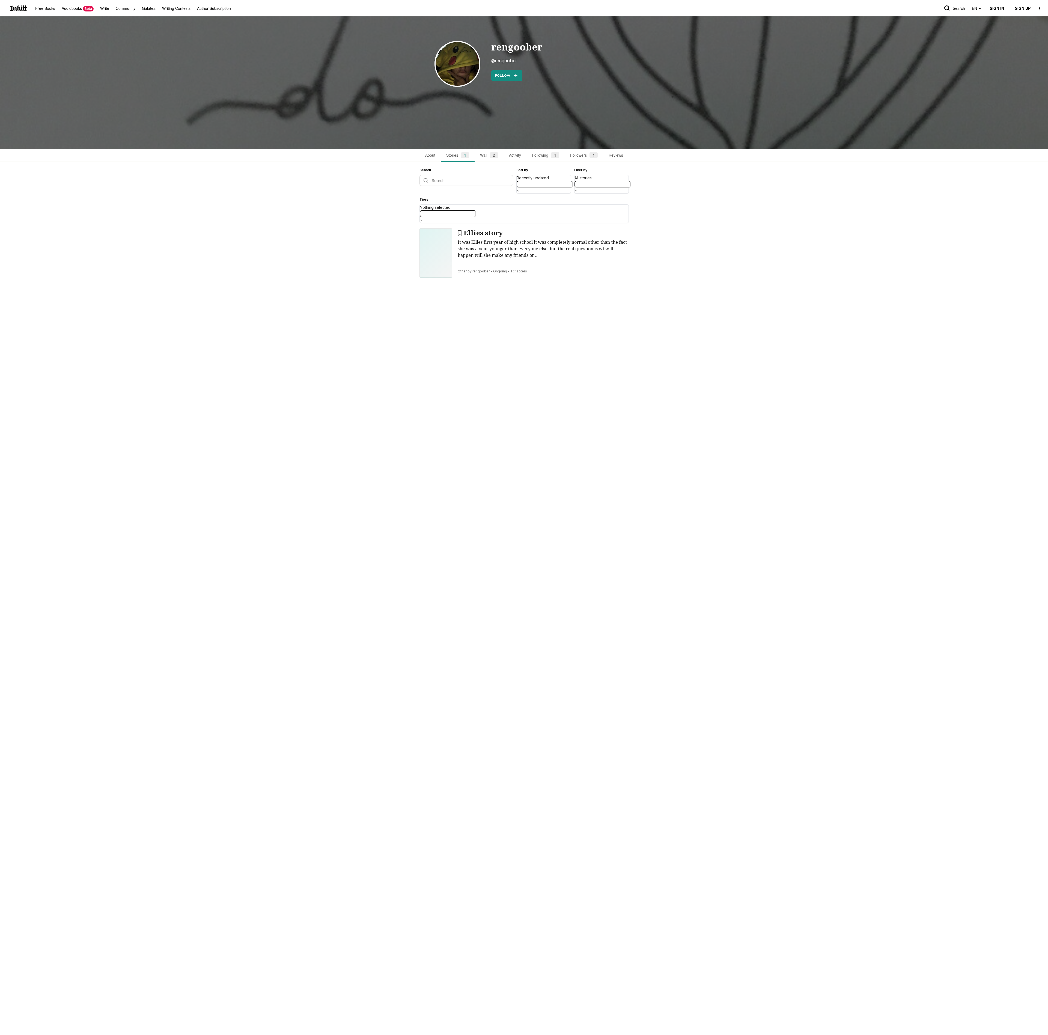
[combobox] (545, 184)
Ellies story (483, 233)
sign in (997, 8)
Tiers (423, 199)
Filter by (580, 170)
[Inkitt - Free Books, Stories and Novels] (18, 8)
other (462, 271)
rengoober (516, 47)
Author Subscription (214, 8)
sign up (1023, 8)
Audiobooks (77, 8)
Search (959, 8)
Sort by (522, 170)
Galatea (149, 8)
